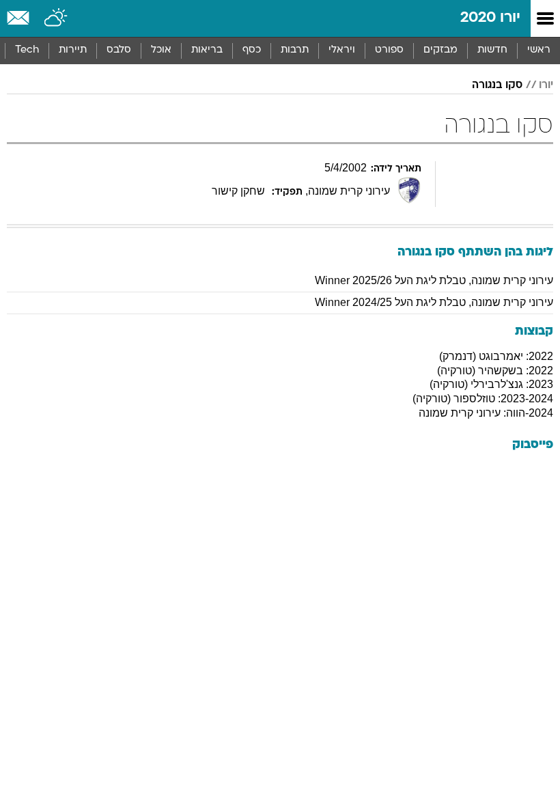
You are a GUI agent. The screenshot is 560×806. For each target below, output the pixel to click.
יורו (546, 85)
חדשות (492, 50)
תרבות (295, 50)
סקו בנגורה (497, 85)
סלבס (119, 50)
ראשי (538, 50)
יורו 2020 (490, 18)
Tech (27, 50)
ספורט (389, 50)
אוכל (161, 50)
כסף (251, 50)
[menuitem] (492, 50)
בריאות (207, 50)
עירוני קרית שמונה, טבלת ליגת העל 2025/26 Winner (434, 280)
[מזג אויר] (56, 18)
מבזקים (440, 50)
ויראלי (341, 50)
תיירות (73, 50)
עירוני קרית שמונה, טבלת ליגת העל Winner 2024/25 (434, 302)
